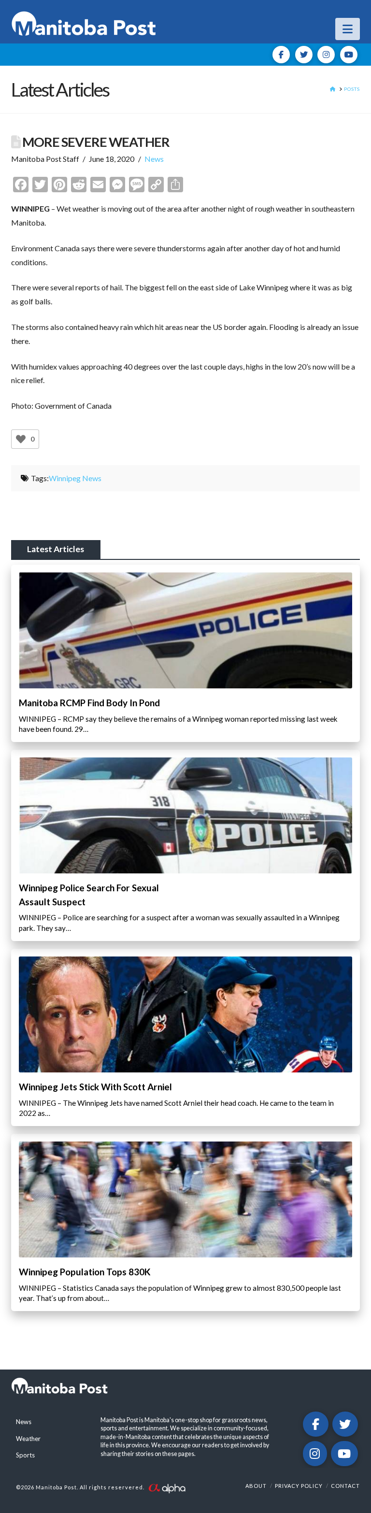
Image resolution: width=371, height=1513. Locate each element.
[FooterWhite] (166, 1487)
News (154, 158)
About (256, 1486)
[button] (347, 29)
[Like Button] (21, 439)
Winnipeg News (75, 478)
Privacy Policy (299, 1486)
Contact (345, 1486)
